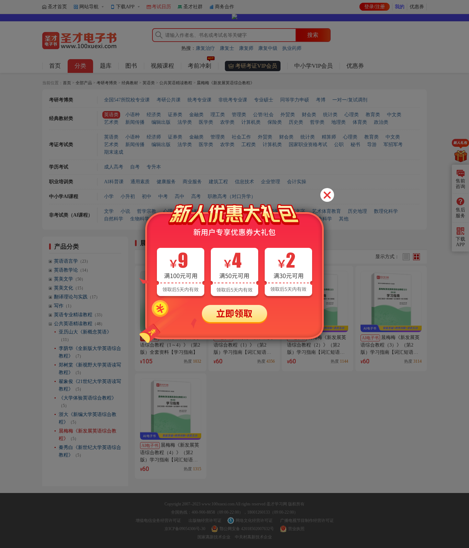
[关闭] (327, 195)
